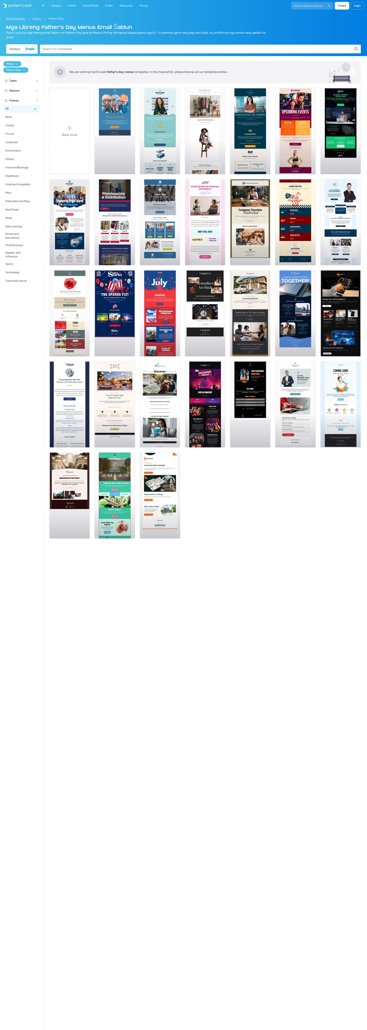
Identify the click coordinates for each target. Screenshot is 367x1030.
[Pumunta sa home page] (15, 6)
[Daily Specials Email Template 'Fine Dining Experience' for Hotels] (114, 404)
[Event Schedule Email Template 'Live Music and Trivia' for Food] (295, 222)
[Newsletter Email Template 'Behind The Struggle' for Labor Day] (160, 222)
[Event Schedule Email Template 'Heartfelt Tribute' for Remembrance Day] (69, 313)
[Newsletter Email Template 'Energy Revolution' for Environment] (295, 313)
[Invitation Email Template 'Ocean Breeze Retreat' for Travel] (160, 404)
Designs (14, 49)
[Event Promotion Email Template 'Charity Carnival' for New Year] (114, 495)
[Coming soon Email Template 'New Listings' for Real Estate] (250, 313)
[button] (36, 80)
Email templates (15, 18)
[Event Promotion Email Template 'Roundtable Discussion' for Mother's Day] (205, 222)
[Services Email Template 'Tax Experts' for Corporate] (295, 404)
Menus (37, 18)
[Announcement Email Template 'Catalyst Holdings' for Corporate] (250, 131)
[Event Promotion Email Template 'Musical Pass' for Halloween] (205, 404)
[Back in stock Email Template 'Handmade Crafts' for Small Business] (205, 313)
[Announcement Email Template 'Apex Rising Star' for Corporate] (69, 404)
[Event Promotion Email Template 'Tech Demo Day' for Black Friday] (340, 131)
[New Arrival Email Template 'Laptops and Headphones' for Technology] (340, 313)
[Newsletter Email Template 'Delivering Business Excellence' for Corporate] (340, 222)
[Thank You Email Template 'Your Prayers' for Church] (69, 495)
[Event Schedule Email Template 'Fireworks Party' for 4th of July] (160, 313)
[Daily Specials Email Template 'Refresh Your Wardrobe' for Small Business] (205, 131)
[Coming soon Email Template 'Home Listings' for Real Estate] (160, 495)
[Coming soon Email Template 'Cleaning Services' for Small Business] (340, 404)
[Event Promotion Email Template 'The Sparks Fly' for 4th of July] (114, 313)
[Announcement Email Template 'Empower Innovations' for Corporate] (160, 131)
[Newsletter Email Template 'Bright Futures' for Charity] (69, 222)
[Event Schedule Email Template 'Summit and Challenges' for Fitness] (295, 131)
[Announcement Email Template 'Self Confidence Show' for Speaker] (250, 404)
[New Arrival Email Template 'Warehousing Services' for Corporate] (114, 222)
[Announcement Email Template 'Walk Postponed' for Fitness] (114, 131)
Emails (30, 49)
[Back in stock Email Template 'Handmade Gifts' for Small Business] (250, 222)
